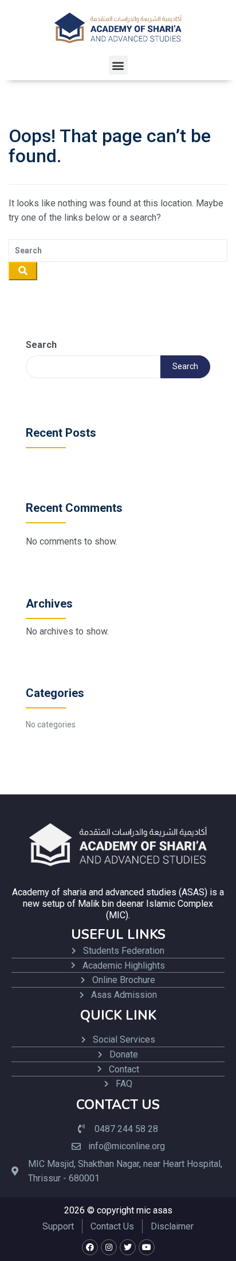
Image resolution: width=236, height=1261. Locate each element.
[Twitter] (128, 1247)
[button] (118, 65)
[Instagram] (109, 1247)
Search (41, 344)
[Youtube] (147, 1247)
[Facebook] (90, 1247)
